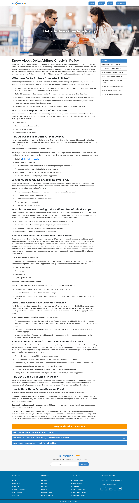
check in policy (77, 483)
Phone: (103, 484)
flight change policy (78, 492)
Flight (101, 3)
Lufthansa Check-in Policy (111, 64)
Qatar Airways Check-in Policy (112, 72)
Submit (84, 464)
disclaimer (16, 495)
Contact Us (121, 3)
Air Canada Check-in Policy (111, 68)
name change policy (79, 489)
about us (16, 486)
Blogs (45, 480)
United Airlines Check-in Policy (112, 94)
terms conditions (19, 489)
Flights (45, 486)
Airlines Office (47, 492)
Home (92, 3)
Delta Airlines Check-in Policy (112, 90)
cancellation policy (78, 495)
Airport (45, 489)
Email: (103, 480)
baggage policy (77, 480)
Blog (110, 3)
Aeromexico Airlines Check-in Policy (112, 81)
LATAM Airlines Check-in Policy (112, 86)
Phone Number (48, 495)
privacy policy (17, 492)
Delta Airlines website (30, 159)
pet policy (75, 486)
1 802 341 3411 (111, 484)
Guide (45, 483)
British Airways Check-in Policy (112, 76)
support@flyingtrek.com (114, 480)
